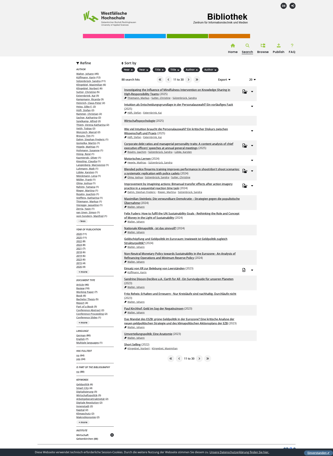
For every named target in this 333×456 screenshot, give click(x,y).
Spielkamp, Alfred (86, 121)
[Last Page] (196, 79)
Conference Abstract (88, 310)
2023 (79, 259)
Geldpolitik (82, 384)
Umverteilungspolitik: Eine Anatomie (148, 334)
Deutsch (284, 6)
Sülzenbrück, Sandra (88, 81)
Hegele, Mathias (85, 146)
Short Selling (132, 344)
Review (80, 288)
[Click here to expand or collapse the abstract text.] (252, 91)
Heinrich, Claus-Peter (88, 103)
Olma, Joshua (84, 183)
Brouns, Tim (83, 135)
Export (222, 79)
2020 (79, 234)
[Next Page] (188, 79)
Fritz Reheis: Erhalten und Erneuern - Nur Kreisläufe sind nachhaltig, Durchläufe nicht (180, 294)
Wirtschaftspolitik (86, 395)
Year (127, 70)
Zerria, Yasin (83, 208)
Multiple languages (87, 342)
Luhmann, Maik (85, 168)
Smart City (82, 388)
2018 (79, 252)
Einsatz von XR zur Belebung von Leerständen (154, 268)
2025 (79, 237)
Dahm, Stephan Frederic (90, 139)
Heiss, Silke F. (84, 106)
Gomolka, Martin (86, 143)
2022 (79, 241)
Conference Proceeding (90, 313)
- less (82, 221)
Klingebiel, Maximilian (89, 84)
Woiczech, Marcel (86, 132)
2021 (79, 248)
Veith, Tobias (84, 128)
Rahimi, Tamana (85, 186)
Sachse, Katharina (86, 117)
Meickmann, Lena (86, 176)
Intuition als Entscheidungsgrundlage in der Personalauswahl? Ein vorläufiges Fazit (178, 104)
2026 (79, 266)
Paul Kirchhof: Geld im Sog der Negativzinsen (153, 308)
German (81, 335)
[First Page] (160, 79)
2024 (79, 245)
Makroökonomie (86, 417)
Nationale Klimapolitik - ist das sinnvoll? (150, 228)
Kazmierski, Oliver (86, 157)
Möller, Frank (84, 179)
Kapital (80, 410)
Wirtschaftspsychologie (139, 121)
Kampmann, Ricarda (88, 99)
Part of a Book (84, 306)
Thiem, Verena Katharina (91, 124)
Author (190, 70)
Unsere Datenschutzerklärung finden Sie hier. (239, 452)
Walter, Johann (85, 73)
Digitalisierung (84, 391)
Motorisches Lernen (137, 159)
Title (158, 70)
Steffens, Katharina (87, 197)
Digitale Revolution (87, 402)
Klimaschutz (83, 413)
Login (292, 6)
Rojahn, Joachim (85, 194)
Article (80, 284)
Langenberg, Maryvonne (90, 165)
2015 (79, 263)
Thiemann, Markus (87, 201)
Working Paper (85, 292)
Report (80, 303)
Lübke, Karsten (85, 172)
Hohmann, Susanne (88, 150)
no (77, 355)
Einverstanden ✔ (319, 453)
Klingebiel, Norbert (87, 88)
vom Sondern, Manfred (90, 216)
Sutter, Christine (86, 92)
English (80, 339)
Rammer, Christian (87, 114)
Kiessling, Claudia (86, 161)
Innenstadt (82, 406)
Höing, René (83, 154)
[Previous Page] (168, 79)
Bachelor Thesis (85, 299)
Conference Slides (86, 317)
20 (250, 79)
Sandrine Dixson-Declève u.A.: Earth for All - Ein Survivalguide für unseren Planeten (178, 279)
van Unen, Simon (86, 212)
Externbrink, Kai (85, 95)
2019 (79, 255)
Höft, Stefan (83, 110)
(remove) (105, 435)
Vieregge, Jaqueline (87, 205)
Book (79, 295)
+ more (83, 272)
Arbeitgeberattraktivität (90, 399)
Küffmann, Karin (86, 77)
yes (78, 359)
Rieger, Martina (85, 190)
